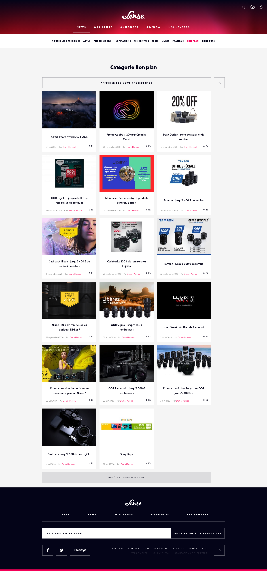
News (81, 27)
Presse (193, 548)
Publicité (178, 548)
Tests (155, 41)
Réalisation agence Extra (191, 553)
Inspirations (123, 41)
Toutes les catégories (66, 41)
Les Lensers (179, 27)
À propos (117, 548)
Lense (65, 514)
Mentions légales (155, 548)
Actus (87, 41)
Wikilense (103, 27)
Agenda (153, 27)
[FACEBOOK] (47, 550)
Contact (133, 548)
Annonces (129, 27)
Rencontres (141, 41)
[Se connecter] (261, 7)
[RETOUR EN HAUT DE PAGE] (219, 82)
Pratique (178, 41)
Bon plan (193, 41)
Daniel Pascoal (69, 147)
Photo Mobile (103, 41)
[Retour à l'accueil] (133, 15)
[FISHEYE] (80, 550)
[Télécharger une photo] (252, 7)
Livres (165, 41)
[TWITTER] (61, 550)
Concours (208, 41)
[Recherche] (243, 7)
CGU (204, 548)
